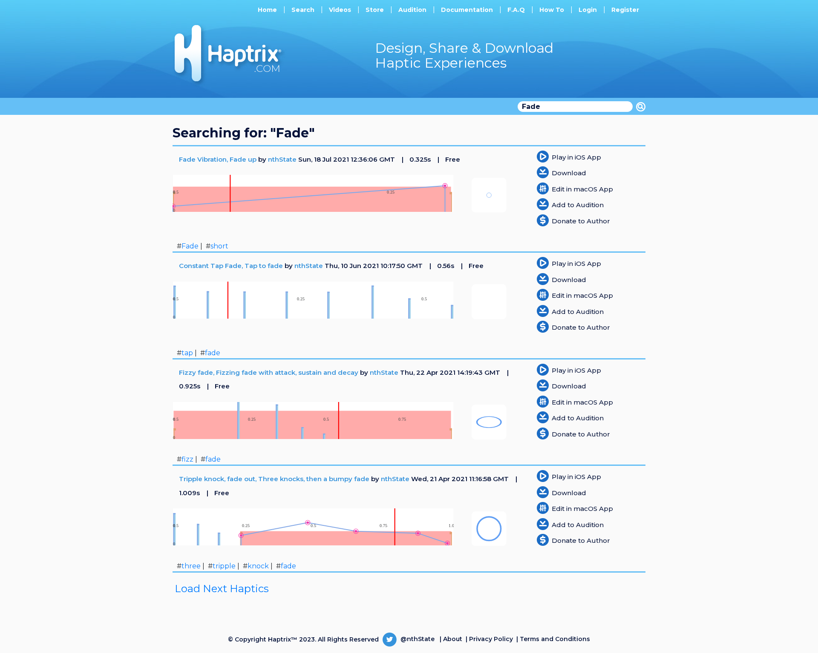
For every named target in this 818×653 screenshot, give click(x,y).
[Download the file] (543, 172)
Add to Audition (578, 205)
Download (569, 173)
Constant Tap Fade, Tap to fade (232, 266)
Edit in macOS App (582, 189)
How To (551, 10)
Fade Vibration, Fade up (218, 159)
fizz (187, 459)
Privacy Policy (491, 639)
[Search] (640, 106)
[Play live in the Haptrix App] (543, 156)
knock (258, 566)
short (219, 246)
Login (588, 10)
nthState (282, 159)
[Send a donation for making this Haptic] (543, 220)
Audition (412, 10)
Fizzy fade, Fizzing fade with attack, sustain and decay (269, 372)
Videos (340, 10)
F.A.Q (516, 10)
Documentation (467, 10)
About (452, 639)
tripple (224, 566)
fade (212, 353)
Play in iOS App (576, 157)
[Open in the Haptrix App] (543, 188)
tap (187, 353)
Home (267, 10)
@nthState (417, 639)
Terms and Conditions (555, 639)
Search (302, 10)
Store (375, 10)
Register (625, 10)
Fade (190, 246)
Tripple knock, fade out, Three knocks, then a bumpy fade (275, 479)
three (191, 566)
